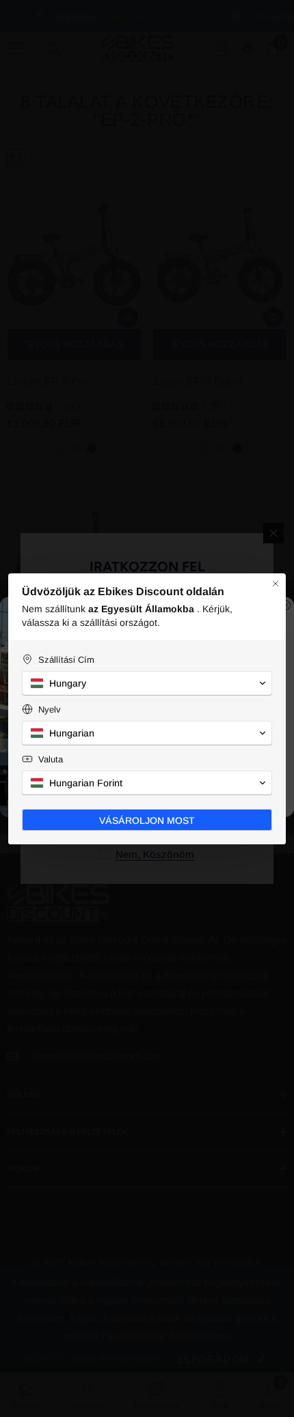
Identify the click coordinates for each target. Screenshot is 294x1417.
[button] (147, 683)
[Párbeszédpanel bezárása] (275, 583)
